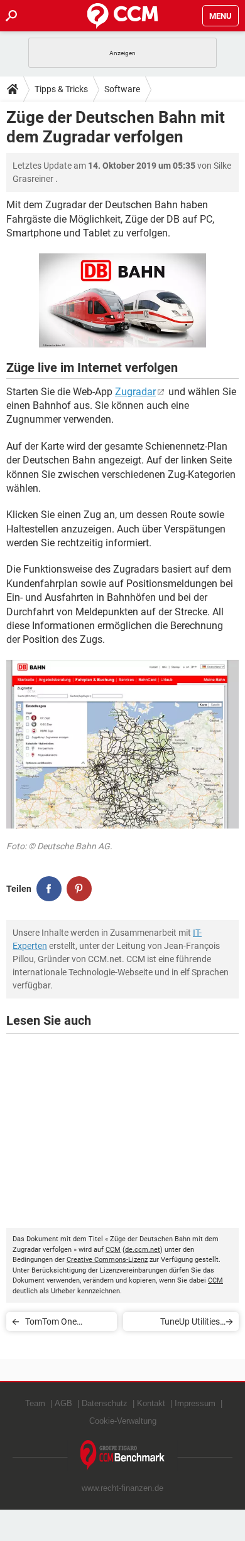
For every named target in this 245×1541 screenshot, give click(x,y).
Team (35, 1403)
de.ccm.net (142, 1250)
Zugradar (135, 392)
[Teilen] (49, 888)
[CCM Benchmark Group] (123, 1455)
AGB (63, 1403)
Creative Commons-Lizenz (107, 1260)
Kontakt (151, 1403)
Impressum (195, 1403)
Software (122, 89)
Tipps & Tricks (61, 89)
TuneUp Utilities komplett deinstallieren (176, 1323)
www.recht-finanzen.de (122, 1488)
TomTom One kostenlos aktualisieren (51, 1323)
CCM (113, 1250)
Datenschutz (105, 1403)
